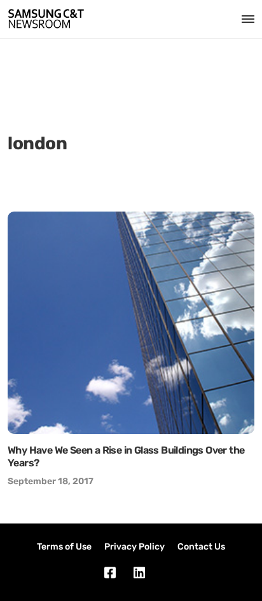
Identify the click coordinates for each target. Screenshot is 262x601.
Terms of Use (64, 546)
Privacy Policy (134, 546)
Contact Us (201, 546)
